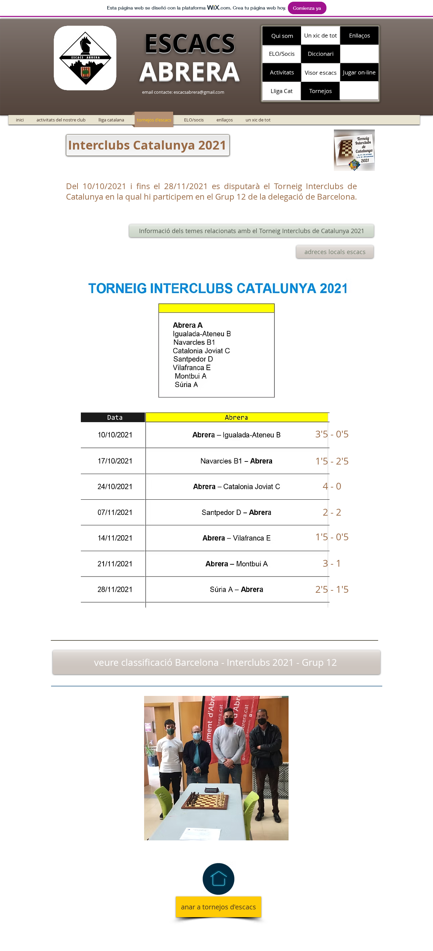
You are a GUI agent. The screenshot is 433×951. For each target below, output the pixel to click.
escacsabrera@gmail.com (199, 92)
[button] (359, 54)
